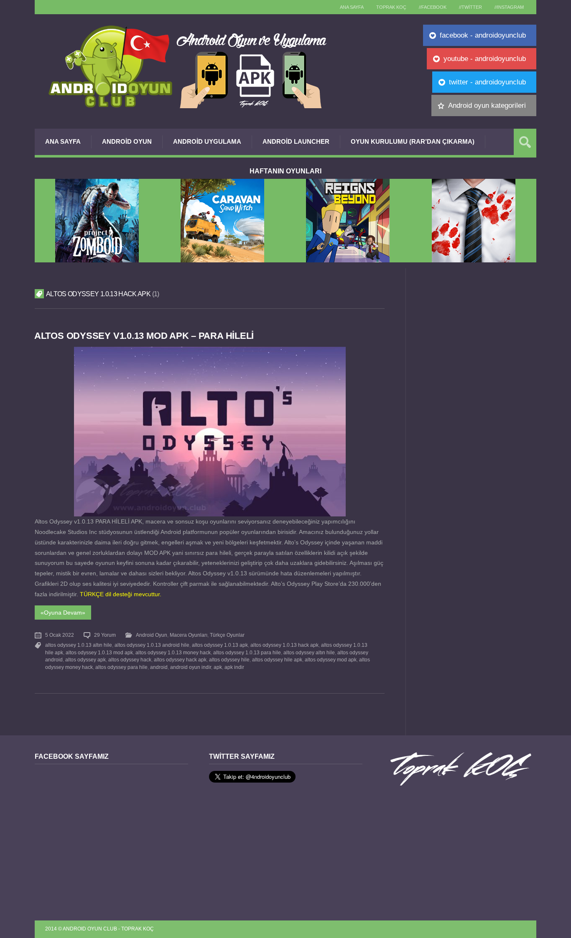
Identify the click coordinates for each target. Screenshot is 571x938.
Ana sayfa (352, 7)
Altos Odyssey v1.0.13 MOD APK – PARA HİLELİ (144, 335)
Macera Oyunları (188, 635)
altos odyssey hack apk (180, 660)
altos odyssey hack (129, 660)
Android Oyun (127, 141)
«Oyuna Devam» (63, 612)
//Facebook (432, 7)
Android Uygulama (207, 141)
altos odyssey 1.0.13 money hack (173, 653)
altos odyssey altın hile (309, 653)
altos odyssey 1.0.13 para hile (247, 653)
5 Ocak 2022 (59, 635)
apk (218, 667)
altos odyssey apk (85, 660)
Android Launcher (296, 141)
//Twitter (470, 7)
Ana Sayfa (63, 141)
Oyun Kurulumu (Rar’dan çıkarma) (412, 141)
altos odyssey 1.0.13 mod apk (99, 653)
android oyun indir (190, 667)
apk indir (234, 667)
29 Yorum (105, 635)
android (159, 667)
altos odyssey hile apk (277, 660)
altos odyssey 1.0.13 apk (220, 645)
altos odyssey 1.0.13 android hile (152, 645)
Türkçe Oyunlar (227, 635)
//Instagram (509, 7)
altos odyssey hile (229, 660)
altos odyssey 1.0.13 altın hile (78, 645)
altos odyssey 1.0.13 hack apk (284, 645)
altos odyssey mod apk (331, 660)
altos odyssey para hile (121, 667)
